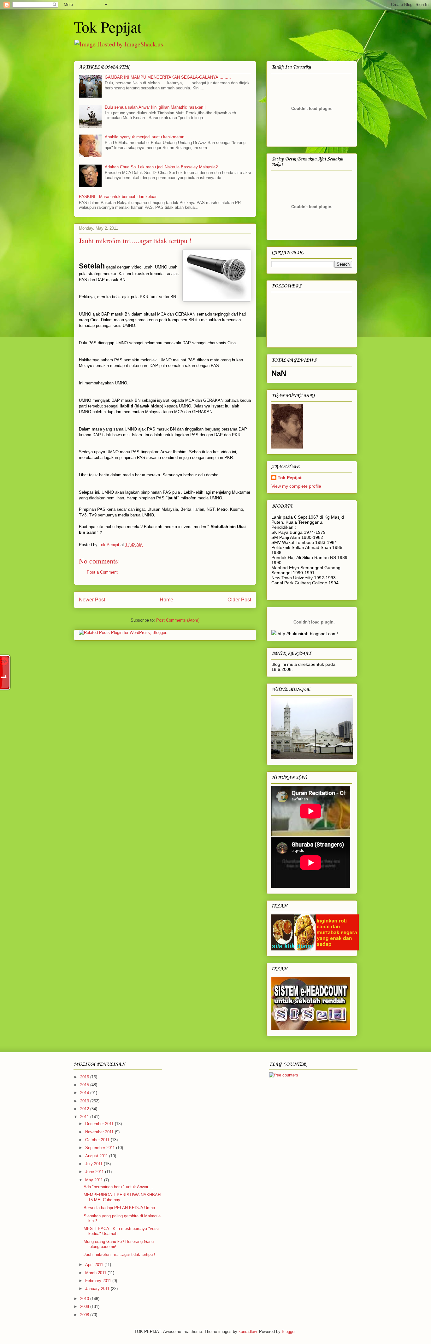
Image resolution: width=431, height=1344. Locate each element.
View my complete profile (296, 486)
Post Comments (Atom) (177, 620)
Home (166, 599)
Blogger (288, 1331)
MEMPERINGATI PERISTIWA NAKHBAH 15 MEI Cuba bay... (122, 1197)
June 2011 (95, 1171)
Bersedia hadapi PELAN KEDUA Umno (119, 1207)
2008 (85, 1314)
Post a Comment (102, 572)
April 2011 (94, 1264)
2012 (85, 1108)
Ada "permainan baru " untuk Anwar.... (118, 1186)
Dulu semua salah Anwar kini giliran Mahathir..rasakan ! (155, 107)
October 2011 (98, 1139)
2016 (85, 1077)
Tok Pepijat (107, 26)
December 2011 (100, 1123)
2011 (85, 1116)
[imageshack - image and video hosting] (273, 633)
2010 (85, 1298)
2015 (85, 1084)
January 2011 (98, 1288)
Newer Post (92, 599)
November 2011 (100, 1132)
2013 (85, 1101)
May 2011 (94, 1180)
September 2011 (100, 1147)
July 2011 (94, 1163)
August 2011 (97, 1156)
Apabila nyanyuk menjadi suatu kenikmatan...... (148, 137)
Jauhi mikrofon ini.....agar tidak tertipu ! (119, 1254)
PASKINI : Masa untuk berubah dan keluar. (118, 196)
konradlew (248, 1331)
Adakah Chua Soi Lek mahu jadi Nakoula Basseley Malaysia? (161, 167)
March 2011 (96, 1272)
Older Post (239, 599)
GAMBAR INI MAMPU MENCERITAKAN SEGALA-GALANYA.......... (168, 77)
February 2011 (98, 1280)
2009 (85, 1306)
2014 (85, 1092)
